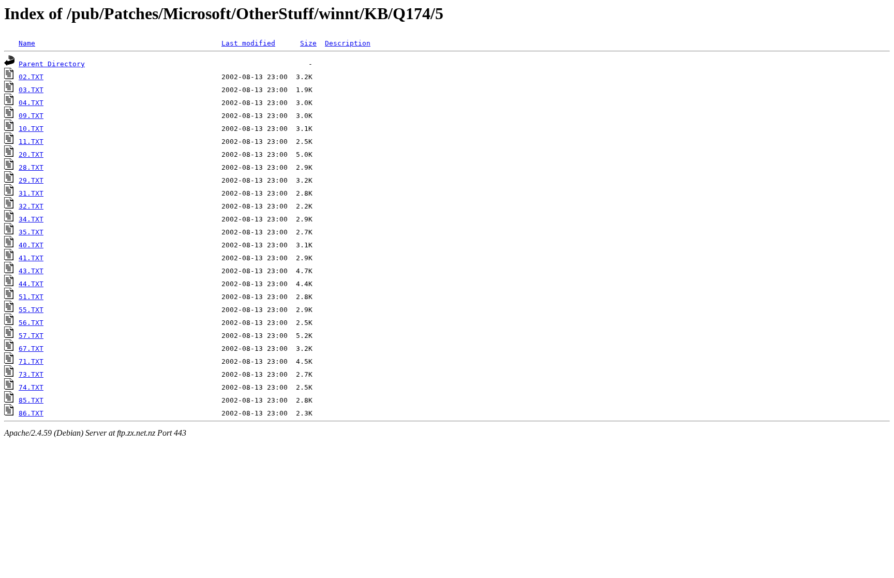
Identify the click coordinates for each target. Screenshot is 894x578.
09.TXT (31, 116)
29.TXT (31, 180)
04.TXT (31, 103)
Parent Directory (52, 64)
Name (27, 43)
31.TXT (31, 193)
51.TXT (31, 297)
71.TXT (31, 361)
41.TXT (31, 258)
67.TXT (31, 348)
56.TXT (31, 323)
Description (347, 43)
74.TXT (31, 387)
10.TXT (31, 128)
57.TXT (31, 335)
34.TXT (31, 219)
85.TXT (31, 400)
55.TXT (31, 310)
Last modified (248, 43)
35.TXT (31, 232)
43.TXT (31, 271)
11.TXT (31, 141)
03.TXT (31, 90)
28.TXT (31, 167)
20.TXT (31, 154)
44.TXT (31, 284)
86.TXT (31, 413)
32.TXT (31, 206)
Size (308, 43)
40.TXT (31, 245)
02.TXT (31, 77)
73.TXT (31, 374)
